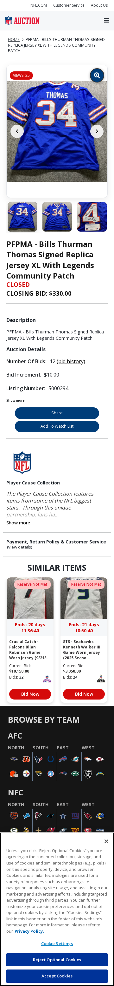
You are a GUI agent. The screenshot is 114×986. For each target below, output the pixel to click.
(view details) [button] (19, 547)
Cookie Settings (57, 943)
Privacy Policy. (29, 931)
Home (14, 39)
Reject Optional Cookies (57, 960)
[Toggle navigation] (106, 20)
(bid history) (71, 361)
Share (57, 413)
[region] (57, 909)
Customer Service (69, 5)
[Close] (106, 841)
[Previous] (17, 131)
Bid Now (30, 694)
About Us (99, 5)
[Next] (97, 131)
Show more (15, 400)
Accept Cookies (57, 976)
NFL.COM (38, 5)
